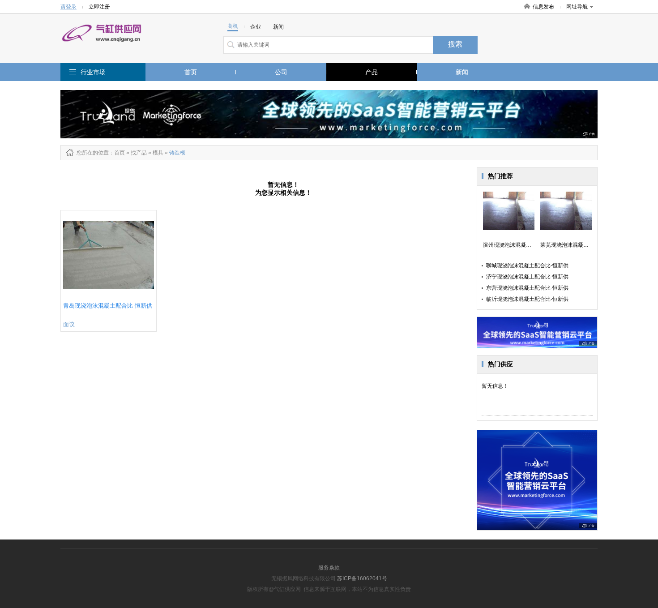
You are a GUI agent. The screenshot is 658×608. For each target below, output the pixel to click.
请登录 (68, 7)
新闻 (462, 72)
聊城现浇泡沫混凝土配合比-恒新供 (527, 265)
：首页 (117, 153)
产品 (371, 72)
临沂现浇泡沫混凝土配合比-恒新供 (527, 299)
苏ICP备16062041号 (362, 578)
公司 (281, 72)
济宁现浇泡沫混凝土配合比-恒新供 (527, 277)
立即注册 (99, 7)
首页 (190, 72)
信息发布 (543, 7)
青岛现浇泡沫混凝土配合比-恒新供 (107, 305)
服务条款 (329, 568)
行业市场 (93, 72)
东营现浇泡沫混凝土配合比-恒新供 (527, 288)
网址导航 (577, 7)
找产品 (139, 153)
